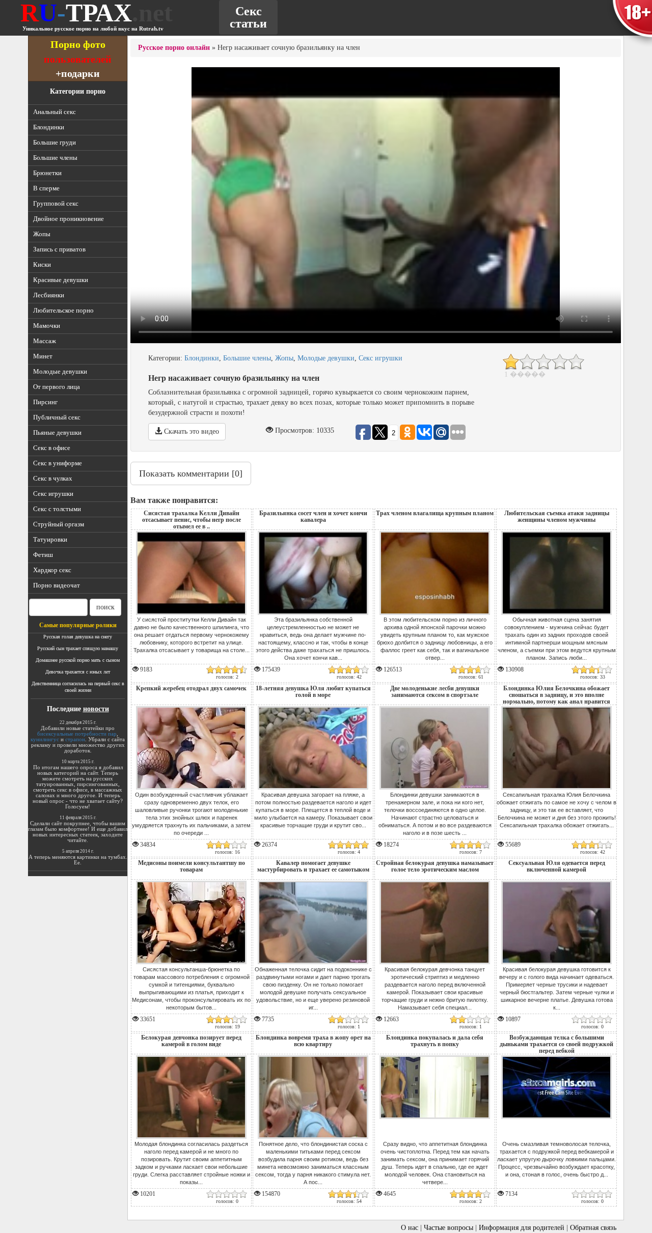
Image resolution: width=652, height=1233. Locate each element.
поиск (105, 607)
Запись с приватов (59, 249)
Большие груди (54, 142)
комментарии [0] (190, 473)
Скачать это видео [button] (190, 431)
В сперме (46, 188)
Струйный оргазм (58, 524)
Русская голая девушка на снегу (77, 636)
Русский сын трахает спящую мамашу (77, 648)
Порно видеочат (56, 585)
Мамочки (46, 325)
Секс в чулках (52, 478)
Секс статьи (248, 17)
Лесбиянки (48, 295)
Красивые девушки (60, 280)
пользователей (78, 59)
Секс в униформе (57, 463)
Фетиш (43, 554)
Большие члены (55, 157)
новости (96, 709)
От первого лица (56, 386)
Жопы (41, 234)
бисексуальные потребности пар (77, 734)
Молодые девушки (60, 371)
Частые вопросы (448, 1227)
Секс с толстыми (57, 509)
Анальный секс (54, 112)
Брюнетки (47, 173)
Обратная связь (593, 1227)
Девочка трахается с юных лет (77, 672)
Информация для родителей (521, 1227)
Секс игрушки (53, 493)
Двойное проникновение (68, 218)
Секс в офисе (51, 448)
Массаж (44, 341)
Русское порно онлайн (174, 47)
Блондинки (48, 127)
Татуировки (50, 539)
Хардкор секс (52, 570)
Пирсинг (45, 402)
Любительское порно (63, 310)
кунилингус (45, 739)
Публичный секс (56, 417)
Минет (42, 356)
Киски (42, 264)
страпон (75, 739)
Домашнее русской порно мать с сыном (78, 660)
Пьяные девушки (57, 432)
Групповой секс (55, 203)
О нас (409, 1227)
